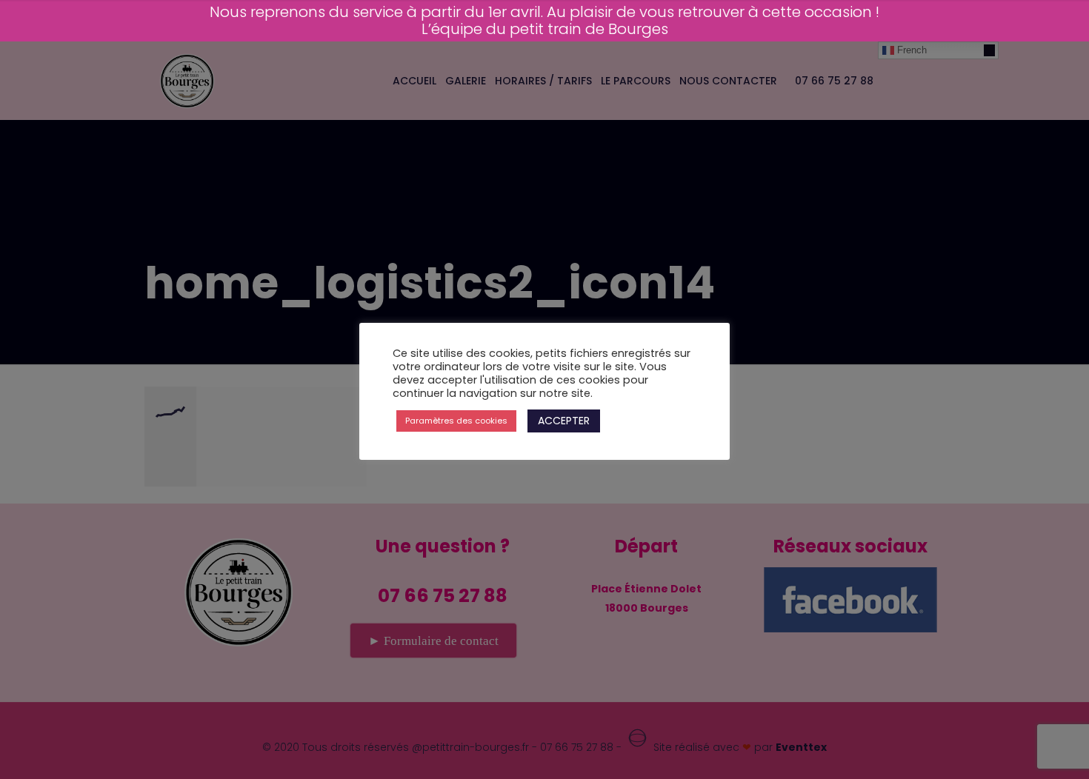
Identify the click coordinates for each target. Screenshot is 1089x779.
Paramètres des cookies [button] (456, 421)
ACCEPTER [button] (564, 420)
